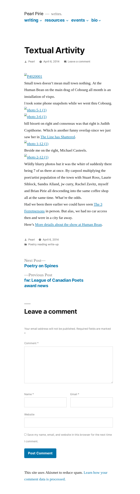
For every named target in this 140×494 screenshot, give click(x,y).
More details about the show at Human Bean (68, 224)
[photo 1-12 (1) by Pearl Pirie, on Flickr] (36, 143)
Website (29, 414)
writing (31, 20)
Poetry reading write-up (43, 244)
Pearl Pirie (33, 13)
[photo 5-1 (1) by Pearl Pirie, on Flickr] (35, 110)
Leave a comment (79, 61)
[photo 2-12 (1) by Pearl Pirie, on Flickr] (36, 157)
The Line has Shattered (57, 137)
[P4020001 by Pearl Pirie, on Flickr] (33, 76)
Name (29, 394)
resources (55, 20)
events (78, 20)
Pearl (31, 61)
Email (74, 394)
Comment (31, 343)
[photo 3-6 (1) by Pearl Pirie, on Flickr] (35, 116)
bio (94, 20)
